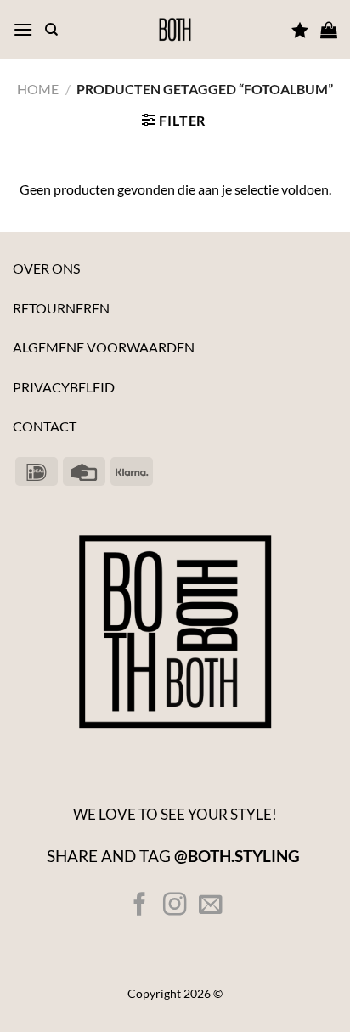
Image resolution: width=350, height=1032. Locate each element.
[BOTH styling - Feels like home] (175, 29)
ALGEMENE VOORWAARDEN (104, 347)
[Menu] (23, 29)
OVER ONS (46, 268)
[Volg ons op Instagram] (174, 906)
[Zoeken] (51, 30)
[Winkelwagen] (328, 29)
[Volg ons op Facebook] (139, 906)
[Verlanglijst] (299, 29)
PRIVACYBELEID (64, 387)
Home (38, 89)
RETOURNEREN (61, 308)
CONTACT (44, 426)
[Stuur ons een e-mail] (209, 906)
